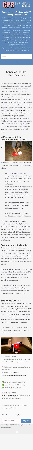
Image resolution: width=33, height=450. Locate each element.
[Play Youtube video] (16, 345)
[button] (16, 62)
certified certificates (8, 89)
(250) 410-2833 (14, 372)
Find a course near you (9, 395)
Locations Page (20, 288)
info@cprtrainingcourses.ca (17, 375)
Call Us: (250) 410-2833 (14, 42)
